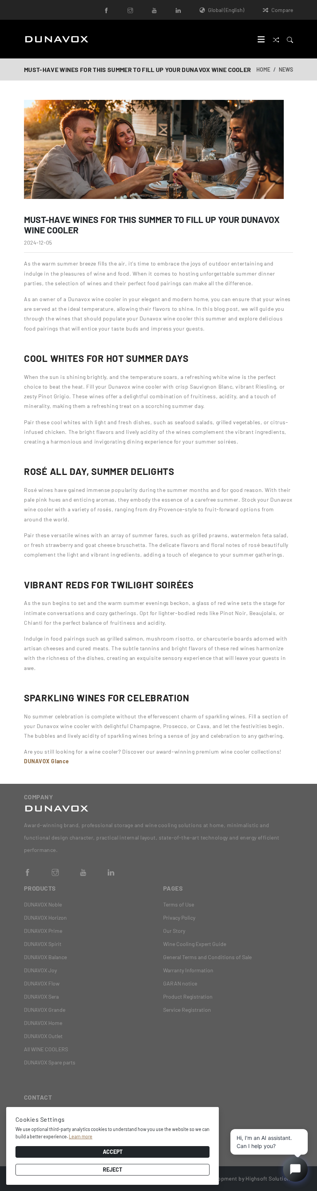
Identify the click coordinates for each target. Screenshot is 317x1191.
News (286, 69)
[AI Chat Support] (295, 1169)
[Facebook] (106, 10)
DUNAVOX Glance (46, 761)
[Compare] (276, 39)
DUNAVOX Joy (40, 970)
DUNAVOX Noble (43, 904)
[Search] (290, 39)
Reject (112, 1169)
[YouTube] (154, 10)
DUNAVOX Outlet (43, 1036)
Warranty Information (188, 970)
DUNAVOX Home (43, 1023)
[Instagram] (130, 10)
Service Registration (187, 1009)
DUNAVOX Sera (41, 996)
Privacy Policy (179, 917)
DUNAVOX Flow (42, 983)
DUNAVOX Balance (45, 957)
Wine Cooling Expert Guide (194, 944)
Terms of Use (178, 904)
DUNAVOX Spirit (42, 944)
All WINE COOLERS (46, 1049)
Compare (282, 10)
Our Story (174, 930)
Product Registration (188, 996)
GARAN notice (180, 983)
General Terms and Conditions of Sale (207, 957)
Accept (113, 1151)
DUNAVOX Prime (43, 930)
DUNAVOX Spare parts (49, 1062)
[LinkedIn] (178, 10)
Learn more (80, 1136)
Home (263, 69)
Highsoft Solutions (269, 1178)
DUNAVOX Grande (44, 1009)
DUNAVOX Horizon (45, 917)
